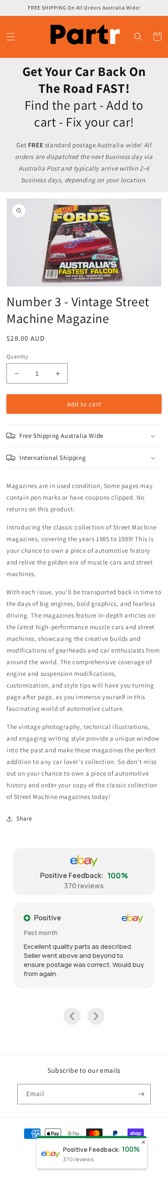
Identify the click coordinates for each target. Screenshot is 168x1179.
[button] (10, 36)
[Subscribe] (140, 1094)
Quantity (17, 356)
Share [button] (24, 818)
